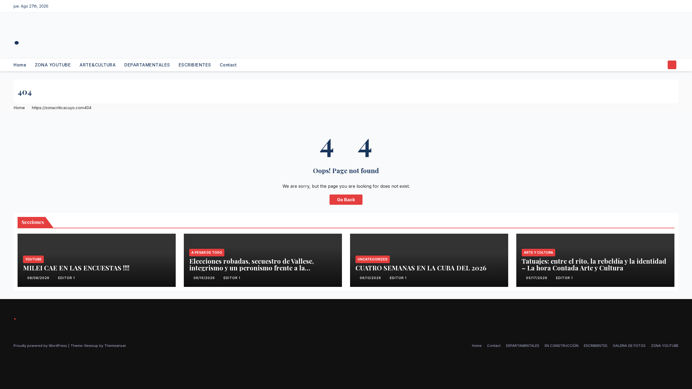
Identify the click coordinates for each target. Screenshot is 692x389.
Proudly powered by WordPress (41, 345)
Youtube (33, 259)
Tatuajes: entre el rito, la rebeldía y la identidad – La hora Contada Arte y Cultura (594, 264)
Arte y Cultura (538, 252)
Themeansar (115, 345)
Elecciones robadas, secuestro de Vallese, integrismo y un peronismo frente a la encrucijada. (251, 268)
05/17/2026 (537, 278)
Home (20, 65)
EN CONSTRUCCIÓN (561, 345)
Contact (228, 65)
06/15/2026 (205, 278)
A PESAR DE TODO (206, 252)
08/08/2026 (39, 278)
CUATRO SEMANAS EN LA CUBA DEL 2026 (420, 267)
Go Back (346, 199)
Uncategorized (373, 259)
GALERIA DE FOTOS (629, 345)
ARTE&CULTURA (97, 65)
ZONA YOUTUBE (53, 65)
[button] (661, 65)
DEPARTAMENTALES (147, 65)
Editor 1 (66, 278)
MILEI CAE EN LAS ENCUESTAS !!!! (76, 267)
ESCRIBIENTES (195, 65)
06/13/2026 (371, 278)
